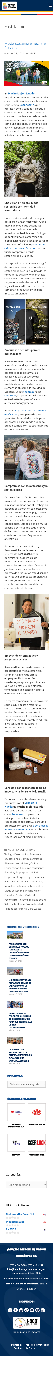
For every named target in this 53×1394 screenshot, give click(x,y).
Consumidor (11, 868)
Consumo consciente (32, 868)
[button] (50, 5)
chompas (28, 391)
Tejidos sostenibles (15, 908)
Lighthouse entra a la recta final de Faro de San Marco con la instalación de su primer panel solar (20, 986)
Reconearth (26, 105)
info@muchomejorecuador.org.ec (26, 1269)
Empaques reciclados (28, 872)
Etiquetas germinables (30, 877)
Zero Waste (34, 908)
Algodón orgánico (18, 854)
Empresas (10, 877)
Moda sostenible (14, 890)
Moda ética (36, 886)
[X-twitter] (15, 1310)
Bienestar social (13, 863)
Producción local (25, 895)
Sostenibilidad (34, 904)
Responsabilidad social (32, 899)
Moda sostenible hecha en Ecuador (26, 45)
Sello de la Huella (14, 904)
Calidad (35, 863)
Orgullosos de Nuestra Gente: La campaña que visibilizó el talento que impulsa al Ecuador (20, 1055)
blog (26, 863)
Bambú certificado (32, 858)
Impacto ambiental (31, 881)
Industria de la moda (16, 886)
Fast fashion (11, 881)
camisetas (10, 395)
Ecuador (9, 872)
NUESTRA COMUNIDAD (21, 849)
